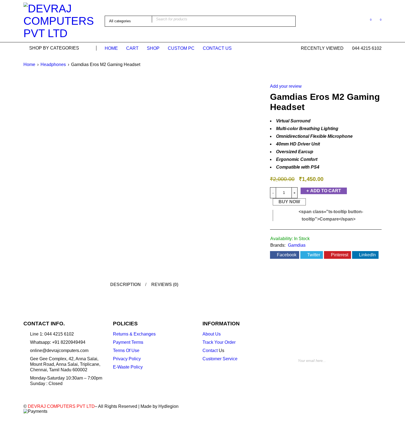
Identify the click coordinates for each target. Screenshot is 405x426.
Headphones (53, 64)
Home (29, 64)
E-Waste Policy (128, 367)
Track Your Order (219, 342)
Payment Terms (128, 342)
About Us (211, 334)
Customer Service (219, 358)
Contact (210, 350)
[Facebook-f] (299, 376)
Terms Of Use (126, 350)
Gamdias (297, 245)
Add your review (286, 86)
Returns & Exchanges (134, 334)
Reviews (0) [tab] (164, 284)
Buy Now (289, 201)
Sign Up (370, 358)
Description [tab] (125, 284)
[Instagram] (320, 376)
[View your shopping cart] (377, 20)
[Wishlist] (367, 20)
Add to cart (325, 190)
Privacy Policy (127, 358)
